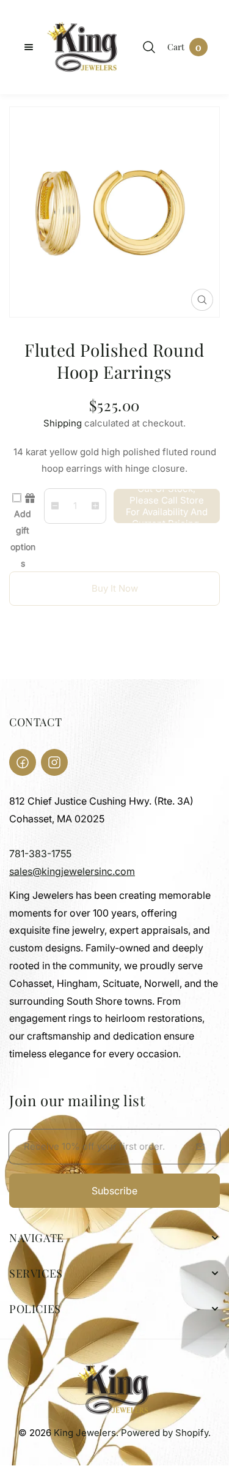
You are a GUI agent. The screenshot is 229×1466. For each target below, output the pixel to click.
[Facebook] (22, 762)
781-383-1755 (40, 853)
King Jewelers (85, 1432)
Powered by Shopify (164, 1432)
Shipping (62, 423)
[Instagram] (54, 762)
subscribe (114, 1191)
